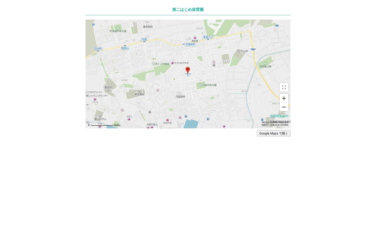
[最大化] (284, 87)
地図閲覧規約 (279, 116)
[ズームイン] (284, 98)
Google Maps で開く (273, 133)
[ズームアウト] (284, 106)
